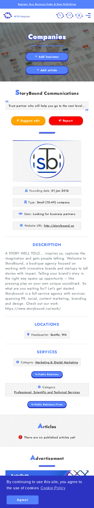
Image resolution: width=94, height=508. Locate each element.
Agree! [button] (22, 500)
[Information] (69, 15)
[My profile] (79, 15)
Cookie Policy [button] (53, 488)
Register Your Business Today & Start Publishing (47, 4)
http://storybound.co (59, 225)
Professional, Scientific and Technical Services (47, 392)
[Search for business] (60, 15)
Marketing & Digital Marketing (56, 362)
